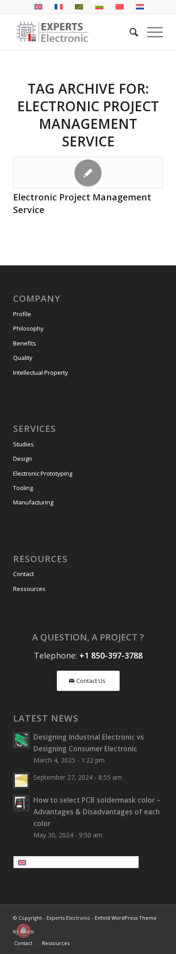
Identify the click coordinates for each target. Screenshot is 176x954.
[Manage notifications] (23, 930)
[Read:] (21, 780)
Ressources (29, 589)
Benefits (24, 343)
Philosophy (28, 328)
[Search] (129, 32)
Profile (22, 314)
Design (22, 458)
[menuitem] (129, 32)
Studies (23, 444)
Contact (23, 574)
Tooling (23, 488)
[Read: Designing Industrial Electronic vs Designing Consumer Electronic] (21, 740)
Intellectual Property (40, 372)
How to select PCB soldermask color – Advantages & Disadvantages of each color (96, 811)
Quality (22, 358)
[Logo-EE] (73, 32)
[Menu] (150, 32)
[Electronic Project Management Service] (88, 172)
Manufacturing (33, 502)
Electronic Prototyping (42, 473)
